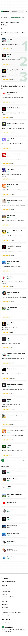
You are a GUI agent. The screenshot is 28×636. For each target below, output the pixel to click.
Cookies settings (5, 615)
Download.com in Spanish (8, 596)
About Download (5, 589)
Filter (2, 29)
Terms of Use (5, 607)
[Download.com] (5, 11)
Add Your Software (6, 591)
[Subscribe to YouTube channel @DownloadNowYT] (9, 623)
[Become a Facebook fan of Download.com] (3, 623)
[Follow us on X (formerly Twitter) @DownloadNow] (6, 623)
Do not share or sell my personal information (12, 612)
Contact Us (4, 594)
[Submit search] (10, 11)
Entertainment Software (16, 17)
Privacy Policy (5, 604)
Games (23, 17)
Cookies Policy (5, 609)
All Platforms (4, 17)
